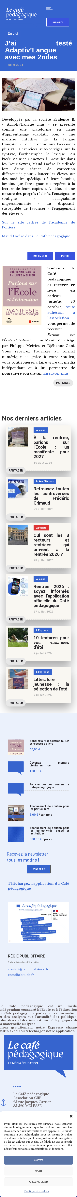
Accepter (38, 1160)
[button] (71, 1116)
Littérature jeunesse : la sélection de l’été (51, 684)
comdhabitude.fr (21, 975)
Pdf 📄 (65, 256)
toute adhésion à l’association (61, 312)
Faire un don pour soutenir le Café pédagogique (49, 786)
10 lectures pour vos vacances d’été (51, 642)
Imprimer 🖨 (40, 256)
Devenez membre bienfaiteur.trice (49, 764)
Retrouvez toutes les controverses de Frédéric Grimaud (51, 496)
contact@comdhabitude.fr (28, 969)
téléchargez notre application (50, 1031)
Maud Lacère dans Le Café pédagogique (36, 236)
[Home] (23, 27)
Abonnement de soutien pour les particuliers (49, 808)
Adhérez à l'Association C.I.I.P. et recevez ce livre (49, 742)
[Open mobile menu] (50, 8)
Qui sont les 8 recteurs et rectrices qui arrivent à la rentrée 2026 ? (51, 545)
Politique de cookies (36, 1191)
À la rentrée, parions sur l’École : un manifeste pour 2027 (51, 447)
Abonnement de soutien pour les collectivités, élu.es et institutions (49, 831)
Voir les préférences (38, 1182)
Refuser (38, 1171)
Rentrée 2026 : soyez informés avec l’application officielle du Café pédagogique (51, 596)
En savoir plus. (56, 373)
